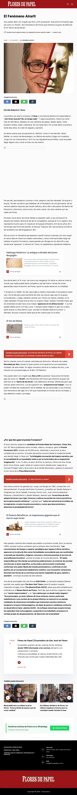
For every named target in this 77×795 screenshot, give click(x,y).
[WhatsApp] (24, 102)
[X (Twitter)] (15, 102)
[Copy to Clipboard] (32, 102)
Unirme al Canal (61, 728)
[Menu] (72, 4)
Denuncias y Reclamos (11, 750)
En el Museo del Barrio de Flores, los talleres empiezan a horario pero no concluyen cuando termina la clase (54, 708)
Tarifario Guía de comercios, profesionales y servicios (19, 753)
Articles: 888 (22, 667)
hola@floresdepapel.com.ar (54, 763)
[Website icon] (19, 662)
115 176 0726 (50, 757)
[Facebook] (7, 102)
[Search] (68, 4)
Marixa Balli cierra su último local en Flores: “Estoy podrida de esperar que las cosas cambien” (20, 708)
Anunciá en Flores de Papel (13, 747)
